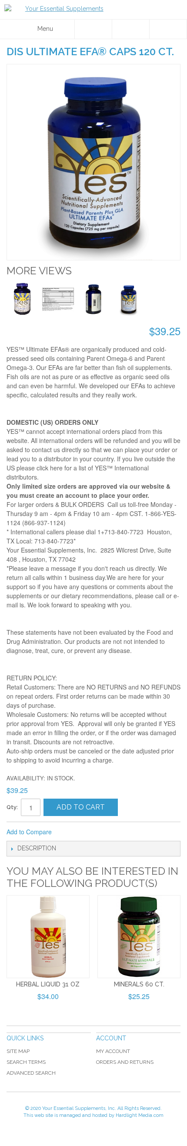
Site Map (18, 1051)
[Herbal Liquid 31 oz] (48, 936)
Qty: (12, 807)
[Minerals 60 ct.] (138, 936)
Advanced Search (31, 1073)
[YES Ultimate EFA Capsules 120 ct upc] (93, 299)
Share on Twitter (87, 832)
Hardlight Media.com (140, 1115)
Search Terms (26, 1062)
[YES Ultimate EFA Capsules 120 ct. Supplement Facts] (58, 299)
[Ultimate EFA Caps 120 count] (23, 299)
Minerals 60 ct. (139, 984)
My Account (113, 1051)
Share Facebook (70, 832)
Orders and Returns (125, 1062)
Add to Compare (29, 831)
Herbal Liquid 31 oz (48, 984)
